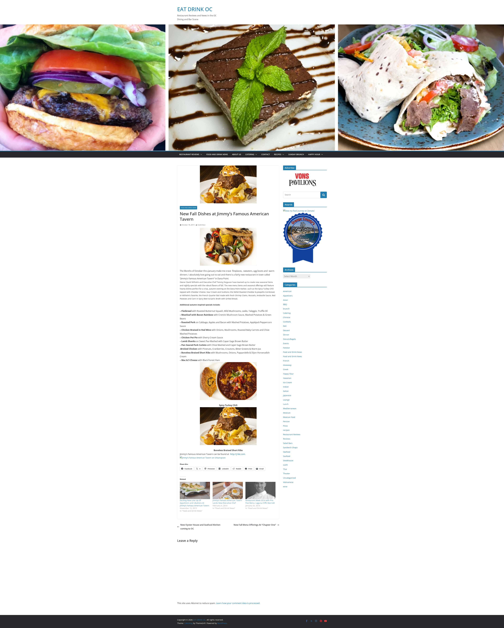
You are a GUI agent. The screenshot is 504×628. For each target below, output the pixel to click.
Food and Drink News (217, 154)
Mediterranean (289, 408)
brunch (286, 308)
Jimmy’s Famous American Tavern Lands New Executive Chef (227, 501)
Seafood (286, 452)
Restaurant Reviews (189, 154)
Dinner (286, 334)
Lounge (286, 400)
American (287, 291)
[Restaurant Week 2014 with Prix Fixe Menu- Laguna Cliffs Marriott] (260, 490)
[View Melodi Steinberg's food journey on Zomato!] (298, 211)
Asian (285, 300)
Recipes (277, 154)
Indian (286, 387)
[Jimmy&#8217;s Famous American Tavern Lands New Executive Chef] (228, 490)
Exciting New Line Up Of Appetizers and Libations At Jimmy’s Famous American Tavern (194, 503)
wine (285, 486)
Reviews (286, 439)
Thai (285, 469)
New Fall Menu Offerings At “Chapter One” (255, 524)
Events (286, 343)
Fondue (286, 347)
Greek (285, 369)
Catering (249, 154)
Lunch (285, 404)
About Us (236, 154)
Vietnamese (288, 482)
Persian (286, 421)
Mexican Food (289, 417)
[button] (200, 154)
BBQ (285, 304)
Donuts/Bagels (289, 339)
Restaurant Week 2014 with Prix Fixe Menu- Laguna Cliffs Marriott (260, 501)
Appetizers (288, 295)
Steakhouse (288, 460)
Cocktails (287, 321)
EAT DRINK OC (194, 9)
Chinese (286, 317)
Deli (285, 326)
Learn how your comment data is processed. (238, 603)
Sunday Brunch (296, 154)
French (286, 360)
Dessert (286, 330)
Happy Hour (314, 154)
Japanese (287, 395)
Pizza (285, 426)
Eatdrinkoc (201, 225)
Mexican (286, 413)
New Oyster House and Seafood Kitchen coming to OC (200, 526)
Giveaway (287, 365)
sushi (285, 465)
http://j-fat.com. (238, 454)
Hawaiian (287, 378)
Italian (286, 391)
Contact (265, 154)
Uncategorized (289, 478)
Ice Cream (287, 382)
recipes (286, 430)
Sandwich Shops (290, 447)
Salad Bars (287, 443)
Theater (286, 473)
